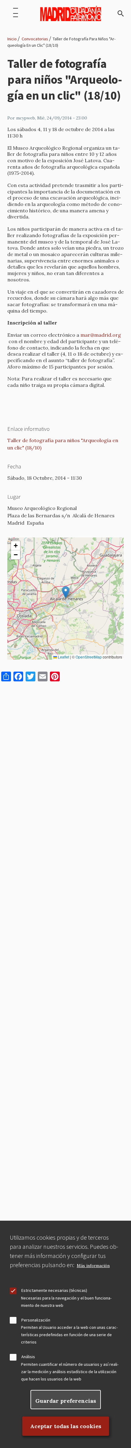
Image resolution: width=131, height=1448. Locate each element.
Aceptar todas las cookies (65, 1426)
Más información (93, 1265)
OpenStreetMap (89, 656)
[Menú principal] (15, 13)
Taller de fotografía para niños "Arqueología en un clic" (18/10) (62, 444)
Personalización (35, 1320)
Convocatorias (35, 39)
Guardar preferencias (65, 1400)
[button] (65, 592)
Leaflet (63, 656)
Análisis (28, 1356)
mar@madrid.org (100, 335)
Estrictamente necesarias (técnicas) (54, 1290)
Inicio (12, 39)
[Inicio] (70, 13)
